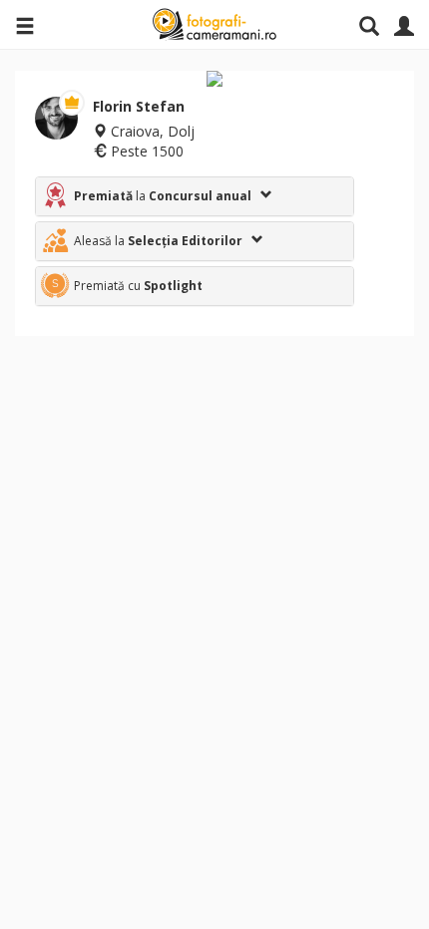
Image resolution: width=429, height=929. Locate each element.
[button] (194, 196)
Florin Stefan (139, 106)
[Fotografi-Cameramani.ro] (214, 25)
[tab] (194, 196)
